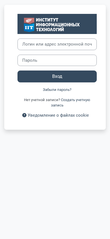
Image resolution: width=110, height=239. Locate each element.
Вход (57, 76)
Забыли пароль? (57, 90)
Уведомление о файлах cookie (58, 115)
